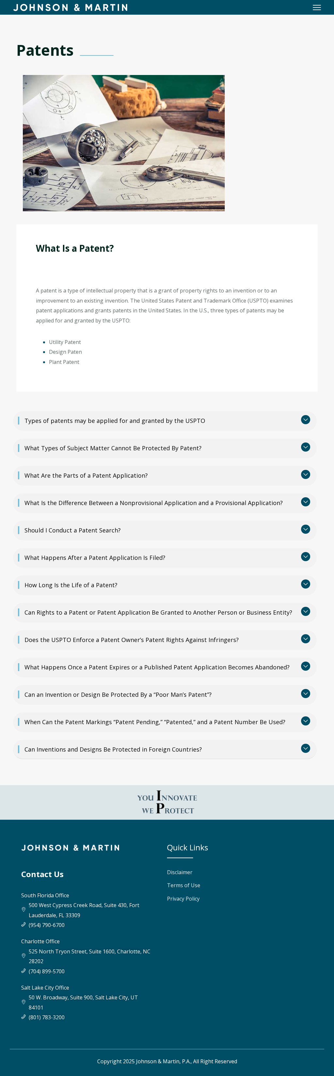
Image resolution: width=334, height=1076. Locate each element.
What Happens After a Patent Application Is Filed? (94, 557)
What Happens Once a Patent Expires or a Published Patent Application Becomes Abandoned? (157, 667)
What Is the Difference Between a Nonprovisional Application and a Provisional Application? (153, 503)
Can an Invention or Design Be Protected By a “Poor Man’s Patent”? (118, 694)
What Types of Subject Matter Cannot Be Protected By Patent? (113, 448)
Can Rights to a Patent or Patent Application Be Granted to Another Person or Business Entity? (158, 612)
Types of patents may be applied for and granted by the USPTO (114, 421)
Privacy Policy (183, 898)
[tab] (165, 421)
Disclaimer (179, 872)
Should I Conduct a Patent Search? (72, 530)
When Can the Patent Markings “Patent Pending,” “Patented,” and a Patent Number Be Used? (154, 722)
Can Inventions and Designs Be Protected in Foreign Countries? (113, 749)
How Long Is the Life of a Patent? (70, 585)
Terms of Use (183, 885)
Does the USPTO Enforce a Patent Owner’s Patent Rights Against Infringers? (131, 640)
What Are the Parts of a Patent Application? (86, 475)
